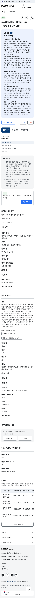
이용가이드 (5, 563)
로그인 (23, 7)
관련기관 (3, 532)
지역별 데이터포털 (6, 537)
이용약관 (3, 581)
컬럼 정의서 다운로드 (8, 334)
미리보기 (4, 152)
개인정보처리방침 (11, 581)
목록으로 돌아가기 (17, 524)
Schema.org (9, 438)
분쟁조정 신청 (6, 566)
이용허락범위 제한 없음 (8, 472)
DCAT (24, 438)
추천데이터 (24, 130)
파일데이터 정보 (6, 142)
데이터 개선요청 (6, 218)
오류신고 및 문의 (6, 222)
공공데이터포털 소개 (22, 581)
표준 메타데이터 (6, 146)
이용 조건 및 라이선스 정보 (9, 149)
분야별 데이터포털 (6, 542)
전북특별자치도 (5, 252)
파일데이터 (6, 130)
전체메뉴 (29, 7)
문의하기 (4, 569)
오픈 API (15, 130)
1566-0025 (10, 556)
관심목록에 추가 (7, 122)
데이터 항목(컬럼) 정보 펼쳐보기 (10, 338)
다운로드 (25, 202)
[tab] (5, 130)
